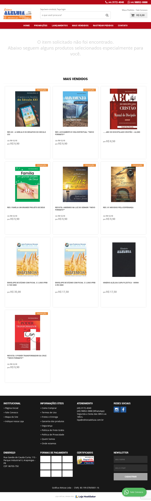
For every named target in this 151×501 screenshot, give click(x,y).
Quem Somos (48, 439)
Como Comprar (49, 408)
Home (26, 25)
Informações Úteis (52, 403)
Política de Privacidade (53, 434)
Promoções (40, 25)
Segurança (47, 425)
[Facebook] (123, 410)
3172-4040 (116, 2)
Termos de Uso (49, 412)
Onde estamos (49, 443)
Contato (123, 25)
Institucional (12, 403)
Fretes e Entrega (50, 416)
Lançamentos (60, 25)
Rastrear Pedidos (103, 25)
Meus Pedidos (128, 10)
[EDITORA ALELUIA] (117, 410)
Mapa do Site (11, 416)
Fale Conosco (141, 10)
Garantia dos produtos (53, 421)
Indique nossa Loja (14, 421)
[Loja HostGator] (85, 496)
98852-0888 (139, 2)
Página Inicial (11, 408)
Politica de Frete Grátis (53, 430)
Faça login (61, 9)
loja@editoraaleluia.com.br (90, 419)
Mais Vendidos (80, 25)
